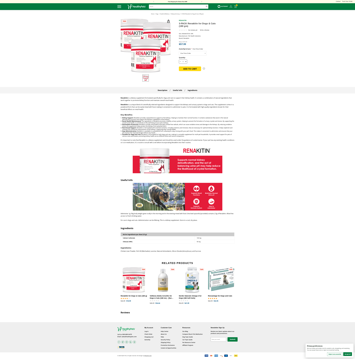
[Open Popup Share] (168, 21)
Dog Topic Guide (187, 337)
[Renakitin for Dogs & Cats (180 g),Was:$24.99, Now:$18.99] (134, 280)
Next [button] (202, 2)
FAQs (162, 337)
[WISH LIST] (204, 68)
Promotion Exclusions (168, 345)
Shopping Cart (149, 337)
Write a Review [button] (204, 30)
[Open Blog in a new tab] (134, 342)
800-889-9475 (127, 334)
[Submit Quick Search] (206, 7)
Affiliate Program (187, 345)
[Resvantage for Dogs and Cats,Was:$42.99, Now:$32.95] (221, 280)
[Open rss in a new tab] (130, 342)
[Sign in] (231, 6)
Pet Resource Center (188, 342)
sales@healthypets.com (129, 336)
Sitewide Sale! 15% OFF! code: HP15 (177, 1)
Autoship (147, 340)
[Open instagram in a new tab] (126, 342)
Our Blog (185, 331)
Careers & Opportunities (168, 348)
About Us (164, 334)
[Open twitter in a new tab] (122, 342)
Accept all (348, 354)
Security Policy (165, 340)
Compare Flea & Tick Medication (192, 334)
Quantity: (182, 58)
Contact (338, 1)
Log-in (146, 331)
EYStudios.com (147, 355)
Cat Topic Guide (187, 340)
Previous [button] (154, 2)
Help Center (164, 331)
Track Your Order (347, 1)
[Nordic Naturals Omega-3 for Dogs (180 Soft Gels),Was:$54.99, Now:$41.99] (192, 280)
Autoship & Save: (191, 49)
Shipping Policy (165, 342)
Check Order (148, 334)
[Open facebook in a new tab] (118, 342)
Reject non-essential (335, 354)
